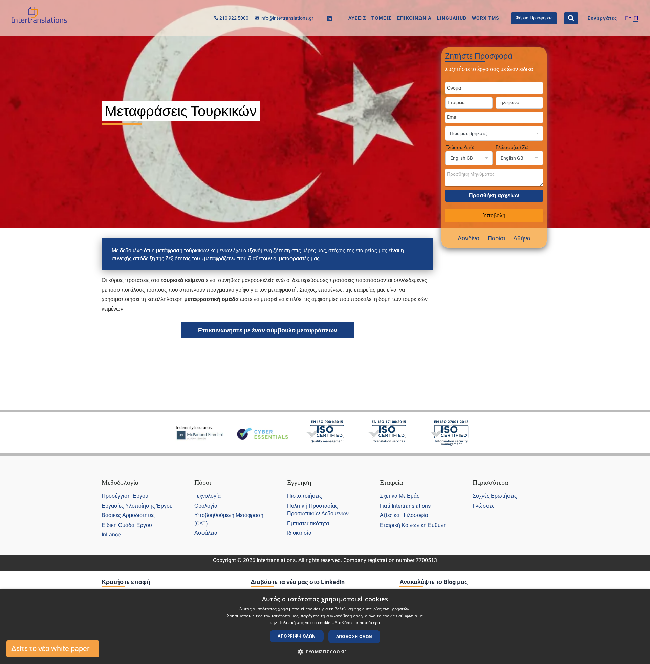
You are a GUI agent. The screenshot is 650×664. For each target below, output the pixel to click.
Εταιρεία (391, 482)
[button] (325, 652)
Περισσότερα (490, 482)
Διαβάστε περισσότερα (357, 622)
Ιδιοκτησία (299, 533)
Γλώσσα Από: (459, 147)
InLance (111, 534)
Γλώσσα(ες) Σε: (512, 147)
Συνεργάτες (602, 18)
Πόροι (202, 482)
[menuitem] (628, 18)
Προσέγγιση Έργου (125, 496)
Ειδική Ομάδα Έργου (127, 525)
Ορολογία (205, 506)
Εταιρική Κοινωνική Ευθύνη (413, 525)
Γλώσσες (484, 506)
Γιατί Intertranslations (405, 506)
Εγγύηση (299, 482)
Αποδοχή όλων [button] (354, 636)
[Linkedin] (329, 18)
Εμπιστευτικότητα (308, 523)
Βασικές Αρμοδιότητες (128, 515)
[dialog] (325, 626)
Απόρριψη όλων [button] (297, 636)
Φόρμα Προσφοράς (534, 17)
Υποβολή (494, 215)
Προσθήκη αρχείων (494, 195)
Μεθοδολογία (120, 482)
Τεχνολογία (207, 496)
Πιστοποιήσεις (304, 496)
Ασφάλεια (205, 533)
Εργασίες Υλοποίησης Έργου (137, 506)
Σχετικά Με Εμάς (399, 496)
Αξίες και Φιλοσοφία (404, 515)
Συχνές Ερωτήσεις (495, 496)
